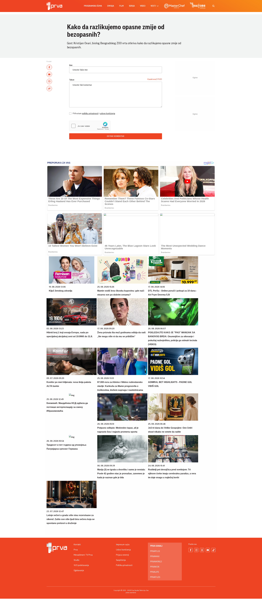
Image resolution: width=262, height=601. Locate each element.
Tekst (71, 80)
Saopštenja (121, 560)
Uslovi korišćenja (123, 550)
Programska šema (93, 6)
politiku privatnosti (90, 113)
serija (132, 6)
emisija (110, 6)
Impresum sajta (122, 544)
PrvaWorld (156, 561)
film (121, 6)
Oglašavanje (79, 570)
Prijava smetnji (122, 555)
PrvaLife (154, 572)
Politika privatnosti (124, 565)
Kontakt (77, 544)
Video (142, 6)
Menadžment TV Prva (83, 555)
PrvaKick (154, 567)
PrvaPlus (155, 551)
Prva (76, 550)
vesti (153, 6)
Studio (76, 560)
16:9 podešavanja (81, 565)
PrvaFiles (155, 577)
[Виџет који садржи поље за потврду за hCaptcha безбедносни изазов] (89, 126)
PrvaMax (154, 556)
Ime (70, 65)
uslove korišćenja (107, 113)
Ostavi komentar (115, 136)
